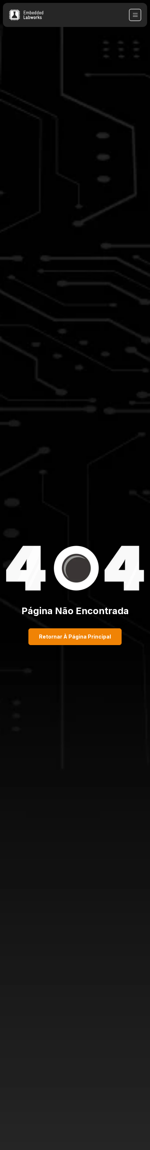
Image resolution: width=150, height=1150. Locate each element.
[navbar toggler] (135, 15)
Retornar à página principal (75, 636)
